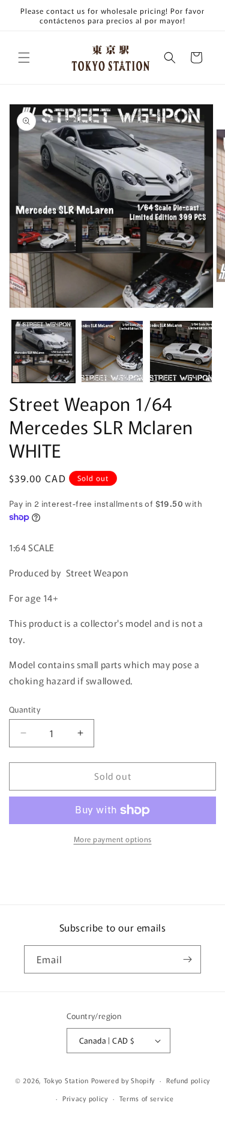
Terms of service (146, 1098)
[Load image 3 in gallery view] (180, 351)
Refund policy (188, 1080)
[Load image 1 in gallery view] (43, 351)
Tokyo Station (67, 1080)
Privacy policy (85, 1098)
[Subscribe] (187, 959)
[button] (24, 57)
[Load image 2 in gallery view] (112, 351)
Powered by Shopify (123, 1080)
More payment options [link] (113, 839)
